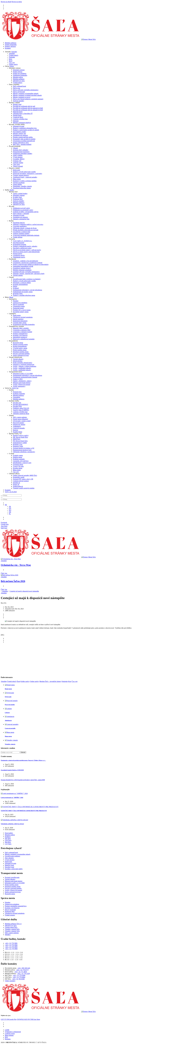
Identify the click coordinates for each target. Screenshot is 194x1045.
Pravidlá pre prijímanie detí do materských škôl (28, 108)
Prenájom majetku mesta (20, 352)
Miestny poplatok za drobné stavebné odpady (27, 95)
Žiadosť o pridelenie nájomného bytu (25, 128)
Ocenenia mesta (18, 464)
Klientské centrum (19, 70)
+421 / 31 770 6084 (19, 977)
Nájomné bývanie (18, 126)
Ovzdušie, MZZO (18, 159)
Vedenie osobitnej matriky (21, 233)
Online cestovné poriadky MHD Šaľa (25, 475)
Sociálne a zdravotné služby (14, 869)
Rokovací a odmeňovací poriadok (23, 339)
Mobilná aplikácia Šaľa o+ (13, 924)
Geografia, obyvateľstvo (20, 461)
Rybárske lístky (18, 293)
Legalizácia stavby (19, 255)
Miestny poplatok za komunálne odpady (25, 93)
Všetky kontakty (10, 981)
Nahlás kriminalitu (11, 44)
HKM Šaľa (16, 439)
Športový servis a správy (21, 435)
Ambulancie (17, 426)
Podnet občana (17, 72)
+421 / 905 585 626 (23, 968)
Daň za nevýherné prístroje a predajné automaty (28, 99)
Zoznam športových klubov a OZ (23, 448)
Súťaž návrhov (17, 361)
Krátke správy (25, 681)
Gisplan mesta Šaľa (11, 927)
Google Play (9, 1019)
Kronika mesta (17, 468)
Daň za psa (16, 88)
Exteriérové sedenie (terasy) (22, 268)
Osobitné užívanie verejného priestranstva (26, 272)
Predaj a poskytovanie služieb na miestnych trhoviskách (30, 264)
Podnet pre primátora (19, 73)
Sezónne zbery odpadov (20, 150)
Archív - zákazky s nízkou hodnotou (24, 366)
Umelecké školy (18, 117)
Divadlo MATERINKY (20, 404)
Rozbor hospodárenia (20, 346)
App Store (28, 1019)
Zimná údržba (17, 184)
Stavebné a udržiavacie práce (22, 248)
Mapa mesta (17, 179)
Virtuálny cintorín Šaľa (12, 929)
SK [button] (6, 505)
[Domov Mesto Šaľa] (48, 557)
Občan (11, 66)
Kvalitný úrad (17, 197)
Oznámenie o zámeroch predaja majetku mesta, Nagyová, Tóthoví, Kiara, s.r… (23, 760)
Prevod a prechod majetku (21, 353)
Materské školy (18, 112)
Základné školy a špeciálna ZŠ (22, 113)
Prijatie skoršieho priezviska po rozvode (25, 230)
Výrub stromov (18, 157)
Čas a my (12, 62)
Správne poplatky (18, 101)
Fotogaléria (16, 397)
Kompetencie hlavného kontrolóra (24, 324)
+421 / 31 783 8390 (18, 979)
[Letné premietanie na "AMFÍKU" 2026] (14, 793)
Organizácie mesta (19, 306)
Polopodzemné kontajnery (21, 152)
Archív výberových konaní (21, 384)
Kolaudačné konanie (19, 244)
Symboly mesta (18, 455)
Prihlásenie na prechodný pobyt (23, 210)
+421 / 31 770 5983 (11, 947)
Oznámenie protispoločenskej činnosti (25, 377)
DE (10, 512)
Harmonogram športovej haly (22, 450)
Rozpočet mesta (18, 343)
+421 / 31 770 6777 (22, 970)
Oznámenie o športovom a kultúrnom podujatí (27, 262)
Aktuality (14, 52)
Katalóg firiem (17, 432)
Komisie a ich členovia (20, 335)
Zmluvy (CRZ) (18, 379)
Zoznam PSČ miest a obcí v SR (23, 479)
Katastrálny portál (18, 477)
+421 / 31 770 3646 (19, 975)
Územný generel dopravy (21, 175)
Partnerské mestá (18, 308)
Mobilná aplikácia (10, 43)
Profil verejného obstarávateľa (22, 363)
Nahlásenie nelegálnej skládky (22, 153)
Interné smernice (18, 319)
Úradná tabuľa (13, 55)
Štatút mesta (17, 315)
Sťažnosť (16, 288)
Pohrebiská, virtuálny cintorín (22, 186)
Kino (10, 59)
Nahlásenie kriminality (20, 75)
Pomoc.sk (16, 484)
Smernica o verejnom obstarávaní (23, 364)
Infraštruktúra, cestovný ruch (22, 463)
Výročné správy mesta (20, 348)
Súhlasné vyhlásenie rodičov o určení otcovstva (28, 224)
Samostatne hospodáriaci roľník (23, 266)
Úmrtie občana (17, 237)
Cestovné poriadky (19, 428)
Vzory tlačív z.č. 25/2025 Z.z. (22, 241)
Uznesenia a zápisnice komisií (22, 332)
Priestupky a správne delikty (22, 283)
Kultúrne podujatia (19, 393)
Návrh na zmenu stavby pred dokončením (26, 252)
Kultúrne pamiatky (19, 459)
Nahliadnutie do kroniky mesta (23, 292)
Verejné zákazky (18, 359)
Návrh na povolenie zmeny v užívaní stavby (27, 250)
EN (10, 508)
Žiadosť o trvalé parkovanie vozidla (24, 172)
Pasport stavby (17, 253)
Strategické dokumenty (20, 321)
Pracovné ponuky (18, 423)
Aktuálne (12, 53)
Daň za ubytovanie (19, 92)
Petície (15, 286)
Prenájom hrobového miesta (22, 188)
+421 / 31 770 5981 (11, 943)
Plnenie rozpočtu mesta (20, 344)
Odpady (15, 148)
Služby (12, 190)
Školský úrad (17, 104)
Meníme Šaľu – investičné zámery (50, 681)
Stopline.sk (16, 483)
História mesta (17, 457)
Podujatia (12, 57)
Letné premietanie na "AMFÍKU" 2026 (12, 797)
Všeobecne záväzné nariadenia (23, 317)
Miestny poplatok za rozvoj (21, 97)
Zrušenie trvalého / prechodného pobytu (25, 212)
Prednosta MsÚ (18, 199)
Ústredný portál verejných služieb (23, 488)
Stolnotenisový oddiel (20, 443)
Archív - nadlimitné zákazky (22, 370)
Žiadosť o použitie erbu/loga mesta (24, 295)
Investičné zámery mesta (20, 312)
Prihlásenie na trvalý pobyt (21, 208)
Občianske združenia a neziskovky (24, 452)
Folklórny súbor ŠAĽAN (21, 408)
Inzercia (15, 430)
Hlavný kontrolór (18, 304)
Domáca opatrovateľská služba (23, 137)
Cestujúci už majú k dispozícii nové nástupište (24, 591)
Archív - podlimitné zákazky (22, 368)
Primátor (15, 301)
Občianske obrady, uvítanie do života (25, 228)
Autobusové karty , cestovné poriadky (25, 177)
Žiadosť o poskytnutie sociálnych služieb (26, 130)
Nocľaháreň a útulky (19, 132)
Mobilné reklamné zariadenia (22, 270)
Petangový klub (18, 446)
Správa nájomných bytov (21, 355)
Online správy (13, 64)
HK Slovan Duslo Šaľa (20, 437)
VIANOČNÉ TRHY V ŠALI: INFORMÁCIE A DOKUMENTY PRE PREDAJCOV (24, 810)
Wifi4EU (8, 934)
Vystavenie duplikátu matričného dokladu (26, 235)
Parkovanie (16, 170)
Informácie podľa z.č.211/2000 (23, 373)
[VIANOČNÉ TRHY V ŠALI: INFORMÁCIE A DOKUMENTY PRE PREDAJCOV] (30, 807)
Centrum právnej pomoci (21, 481)
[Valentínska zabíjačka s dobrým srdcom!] (14, 820)
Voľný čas (15, 388)
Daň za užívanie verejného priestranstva (25, 90)
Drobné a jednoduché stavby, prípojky (25, 246)
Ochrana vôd (17, 161)
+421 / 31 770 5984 (11, 949)
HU (10, 510)
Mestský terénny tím (19, 133)
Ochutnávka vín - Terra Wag (16, 565)
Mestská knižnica (18, 395)
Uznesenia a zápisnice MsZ (21, 330)
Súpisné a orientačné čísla (21, 219)
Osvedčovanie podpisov (12, 856)
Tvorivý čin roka (18, 466)
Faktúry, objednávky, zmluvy (22, 381)
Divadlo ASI (17, 403)
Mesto (11, 297)
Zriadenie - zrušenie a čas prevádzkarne (25, 261)
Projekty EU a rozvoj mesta (22, 310)
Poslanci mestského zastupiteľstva (15, 906)
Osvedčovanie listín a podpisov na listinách (26, 279)
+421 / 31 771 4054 (20, 972)
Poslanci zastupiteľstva (20, 333)
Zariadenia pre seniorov (20, 135)
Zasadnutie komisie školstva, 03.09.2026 (12, 770)
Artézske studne (18, 162)
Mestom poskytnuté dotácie (21, 383)
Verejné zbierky (18, 275)
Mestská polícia (18, 77)
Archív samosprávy (19, 386)
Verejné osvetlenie (19, 182)
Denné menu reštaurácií (20, 419)
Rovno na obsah (6, 2)
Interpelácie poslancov (20, 337)
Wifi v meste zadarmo (20, 417)
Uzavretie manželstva (20, 226)
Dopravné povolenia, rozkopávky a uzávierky (27, 173)
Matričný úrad (9, 865)
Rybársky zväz (17, 444)
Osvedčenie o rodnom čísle (21, 232)
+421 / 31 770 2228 (23, 973)
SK (10, 506)
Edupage (16, 121)
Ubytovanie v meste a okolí (21, 421)
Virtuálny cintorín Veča (12, 931)
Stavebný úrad (9, 867)
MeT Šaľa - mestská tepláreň (22, 144)
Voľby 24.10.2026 (11, 492)
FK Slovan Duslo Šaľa (20, 441)
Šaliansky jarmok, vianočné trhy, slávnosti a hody (28, 273)
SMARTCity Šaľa (19, 81)
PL (10, 514)
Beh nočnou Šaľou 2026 (13, 581)
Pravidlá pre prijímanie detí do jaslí (24, 106)
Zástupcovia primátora (20, 303)
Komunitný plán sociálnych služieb (24, 139)
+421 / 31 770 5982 (11, 945)
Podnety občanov (10, 46)
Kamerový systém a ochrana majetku (24, 181)
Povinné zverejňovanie (12, 877)
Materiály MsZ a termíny (21, 328)
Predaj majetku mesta (19, 350)
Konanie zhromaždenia (20, 284)
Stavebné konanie (18, 242)
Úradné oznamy (10, 915)
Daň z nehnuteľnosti (19, 86)
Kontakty (8, 48)
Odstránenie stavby (19, 257)
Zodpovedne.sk (18, 486)
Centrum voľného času (20, 119)
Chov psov (16, 164)
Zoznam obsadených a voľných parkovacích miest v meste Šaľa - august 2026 (23, 780)
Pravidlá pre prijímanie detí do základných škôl (28, 110)
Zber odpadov (9, 858)
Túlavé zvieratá (18, 166)
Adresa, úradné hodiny (20, 193)
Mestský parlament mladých (22, 122)
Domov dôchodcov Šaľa (21, 142)
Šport (10, 61)
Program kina (17, 392)
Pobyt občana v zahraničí (21, 213)
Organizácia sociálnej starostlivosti (24, 141)
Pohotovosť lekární (19, 424)
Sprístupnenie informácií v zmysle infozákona (27, 290)
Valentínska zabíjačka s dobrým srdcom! (12, 824)
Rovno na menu (17, 2)
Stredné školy (17, 115)
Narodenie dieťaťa (19, 222)
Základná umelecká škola (21, 413)
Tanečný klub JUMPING (21, 410)
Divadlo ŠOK (17, 406)
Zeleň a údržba (17, 155)
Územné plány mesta (19, 323)
